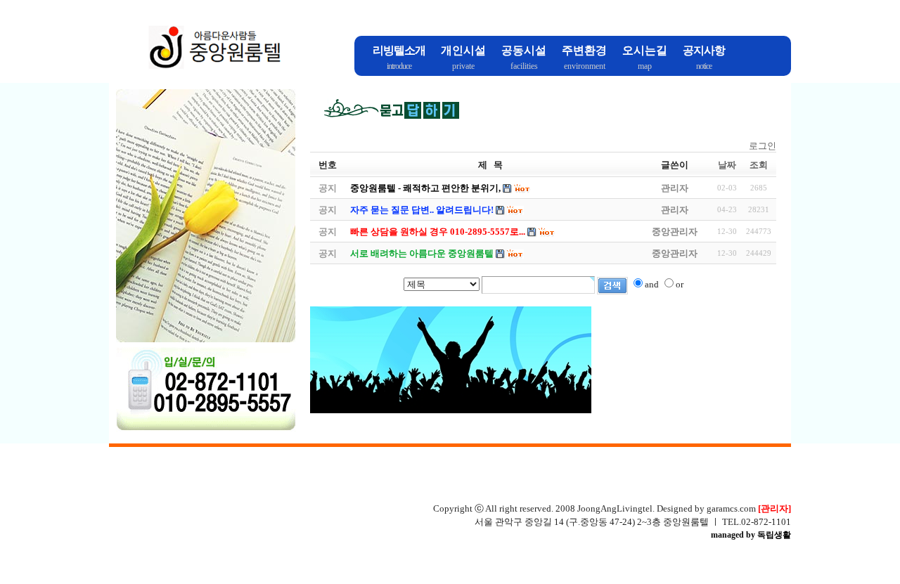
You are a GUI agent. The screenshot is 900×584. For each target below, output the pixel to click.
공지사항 (704, 50)
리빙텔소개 (399, 50)
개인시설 (463, 50)
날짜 (727, 165)
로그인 (762, 146)
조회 (759, 165)
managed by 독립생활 (751, 535)
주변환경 (584, 50)
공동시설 (523, 50)
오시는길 (644, 50)
